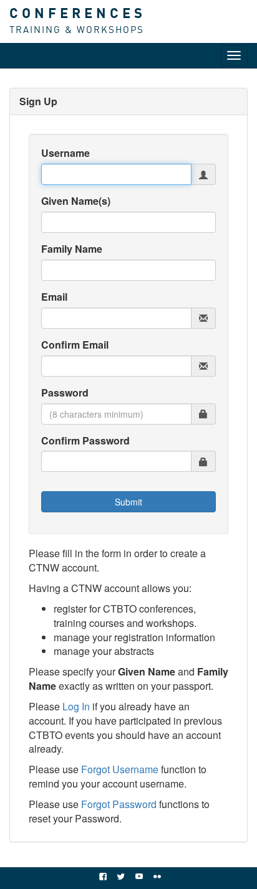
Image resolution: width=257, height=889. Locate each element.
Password (65, 393)
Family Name (71, 249)
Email (54, 297)
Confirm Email (75, 345)
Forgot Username (119, 769)
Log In (76, 706)
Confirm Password (85, 441)
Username (65, 153)
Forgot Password (119, 804)
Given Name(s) (75, 201)
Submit (128, 502)
